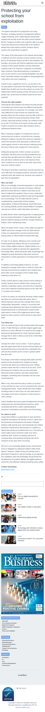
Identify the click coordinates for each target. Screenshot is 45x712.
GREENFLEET (6, 646)
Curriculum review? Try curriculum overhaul (30, 539)
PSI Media (5, 650)
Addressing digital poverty (27, 517)
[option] (22, 583)
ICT (2, 476)
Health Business (7, 642)
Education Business (8, 640)
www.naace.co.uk (7, 469)
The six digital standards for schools (28, 497)
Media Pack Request (8, 625)
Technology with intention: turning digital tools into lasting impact (30, 529)
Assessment (6, 665)
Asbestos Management (9, 663)
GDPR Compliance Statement (11, 627)
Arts (3, 661)
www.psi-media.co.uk (23, 707)
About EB (5, 621)
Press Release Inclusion (9, 623)
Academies (5, 657)
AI (2, 659)
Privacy (4, 629)
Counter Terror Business (9, 648)
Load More (22, 675)
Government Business (8, 644)
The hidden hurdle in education (29, 507)
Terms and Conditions (8, 631)
